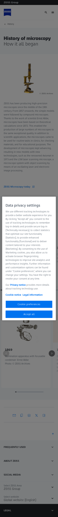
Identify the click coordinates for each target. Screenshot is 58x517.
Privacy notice (18, 284)
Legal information (33, 294)
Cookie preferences (29, 304)
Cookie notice (13, 294)
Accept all (29, 314)
